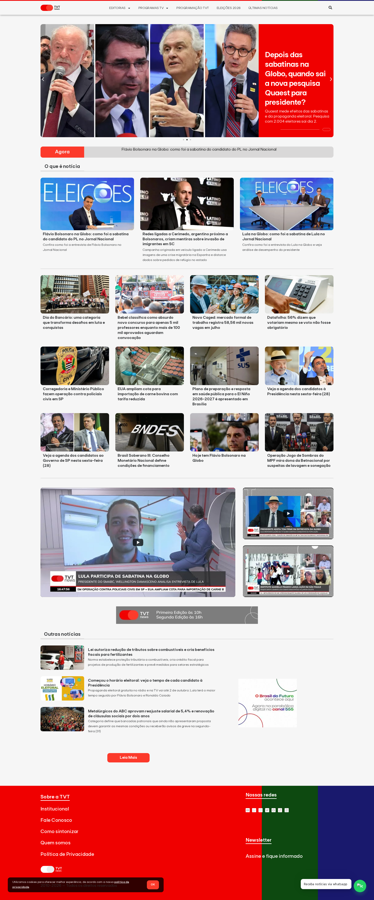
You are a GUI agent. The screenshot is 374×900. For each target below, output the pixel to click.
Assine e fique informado (274, 856)
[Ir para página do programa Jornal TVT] (187, 623)
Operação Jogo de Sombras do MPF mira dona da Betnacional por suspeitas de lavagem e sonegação (299, 461)
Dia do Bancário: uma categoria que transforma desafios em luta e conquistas (74, 323)
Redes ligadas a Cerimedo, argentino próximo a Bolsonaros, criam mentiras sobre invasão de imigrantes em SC (185, 239)
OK (153, 884)
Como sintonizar (60, 831)
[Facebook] (274, 810)
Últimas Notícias (263, 8)
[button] (330, 7)
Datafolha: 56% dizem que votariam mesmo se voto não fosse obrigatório (299, 323)
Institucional (55, 809)
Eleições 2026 (229, 8)
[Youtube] (248, 810)
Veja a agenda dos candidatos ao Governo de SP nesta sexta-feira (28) (73, 461)
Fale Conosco (56, 820)
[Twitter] (267, 810)
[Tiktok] (280, 810)
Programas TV (151, 8)
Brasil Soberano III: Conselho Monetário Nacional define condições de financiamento (143, 461)
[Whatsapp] (254, 810)
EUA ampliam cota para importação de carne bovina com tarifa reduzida (148, 394)
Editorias (117, 8)
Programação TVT (192, 8)
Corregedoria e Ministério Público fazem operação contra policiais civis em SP (73, 394)
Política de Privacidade (67, 854)
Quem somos (56, 842)
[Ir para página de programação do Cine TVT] (267, 726)
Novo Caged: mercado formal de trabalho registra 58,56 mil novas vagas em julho (222, 323)
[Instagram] (260, 810)
